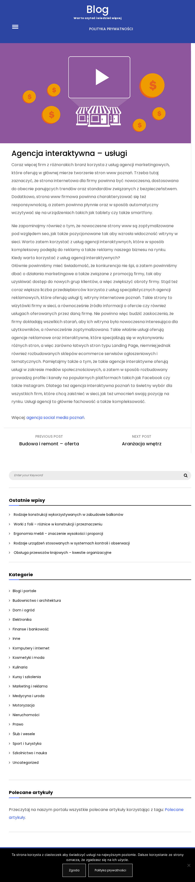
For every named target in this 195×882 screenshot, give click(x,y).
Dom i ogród (24, 610)
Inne (16, 638)
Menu (21, 26)
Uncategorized (26, 762)
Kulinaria (20, 667)
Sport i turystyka (27, 743)
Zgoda (74, 870)
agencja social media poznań (55, 417)
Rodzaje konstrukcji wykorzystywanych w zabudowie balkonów (68, 514)
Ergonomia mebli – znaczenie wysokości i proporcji (58, 533)
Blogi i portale (24, 590)
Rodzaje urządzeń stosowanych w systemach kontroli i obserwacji (72, 543)
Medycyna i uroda (28, 695)
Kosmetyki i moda (28, 657)
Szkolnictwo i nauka (30, 752)
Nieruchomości (26, 714)
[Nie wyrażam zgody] (188, 865)
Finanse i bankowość (31, 629)
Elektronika (22, 619)
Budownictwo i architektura (37, 600)
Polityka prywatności (111, 28)
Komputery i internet (31, 648)
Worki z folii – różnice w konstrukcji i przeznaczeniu (58, 524)
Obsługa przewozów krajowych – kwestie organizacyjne (62, 552)
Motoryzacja (24, 705)
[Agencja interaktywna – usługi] (95, 142)
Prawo (18, 724)
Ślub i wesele (24, 733)
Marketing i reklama (30, 686)
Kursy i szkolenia (27, 676)
